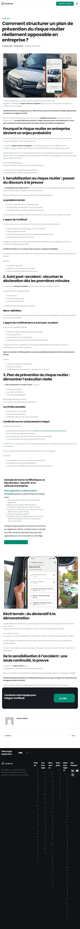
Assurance (6, 19)
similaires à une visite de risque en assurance (49, 431)
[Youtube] (77, 771)
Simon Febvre (18, 46)
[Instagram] (73, 775)
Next (73, 736)
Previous (8, 736)
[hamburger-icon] (77, 3)
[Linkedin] (73, 771)
